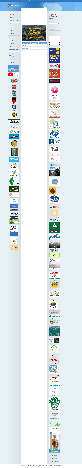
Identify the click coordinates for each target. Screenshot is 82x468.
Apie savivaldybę (11, 14)
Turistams (43, 43)
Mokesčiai (10, 46)
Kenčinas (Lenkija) (14, 97)
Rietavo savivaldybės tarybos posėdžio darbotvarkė (54, 29)
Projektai (10, 30)
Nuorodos (10, 27)
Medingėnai (14, 110)
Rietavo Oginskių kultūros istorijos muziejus (14, 119)
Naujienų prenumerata (12, 37)
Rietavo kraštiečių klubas (12, 40)
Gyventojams (25, 43)
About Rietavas (34, 32)
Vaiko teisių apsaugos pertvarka (13, 20)
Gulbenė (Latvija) (14, 90)
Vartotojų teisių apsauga (12, 59)
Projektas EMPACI (11, 62)
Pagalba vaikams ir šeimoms (13, 21)
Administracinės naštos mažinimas (13, 49)
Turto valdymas (11, 34)
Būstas (10, 52)
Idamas (43, 466)
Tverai (14, 103)
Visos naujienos (25, 48)
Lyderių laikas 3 (11, 56)
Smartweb (48, 466)
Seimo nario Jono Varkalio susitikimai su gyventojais (54, 31)
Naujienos (10, 23)
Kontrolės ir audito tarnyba (12, 17)
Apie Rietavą (34, 28)
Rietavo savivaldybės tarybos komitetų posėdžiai (54, 28)
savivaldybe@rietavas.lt (54, 16)
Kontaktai (10, 36)
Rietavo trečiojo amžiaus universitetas (14, 53)
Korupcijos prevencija (12, 33)
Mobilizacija (11, 50)
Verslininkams (34, 43)
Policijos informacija (12, 43)
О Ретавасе (34, 35)
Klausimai (10, 24)
